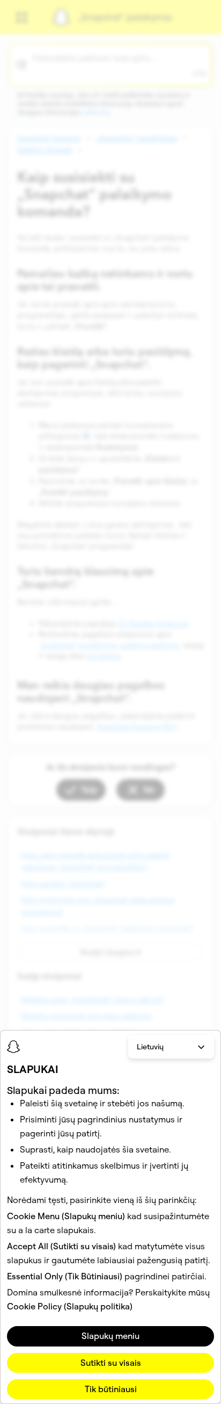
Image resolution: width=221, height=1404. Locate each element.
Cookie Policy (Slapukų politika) (69, 1306)
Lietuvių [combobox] (150, 1047)
